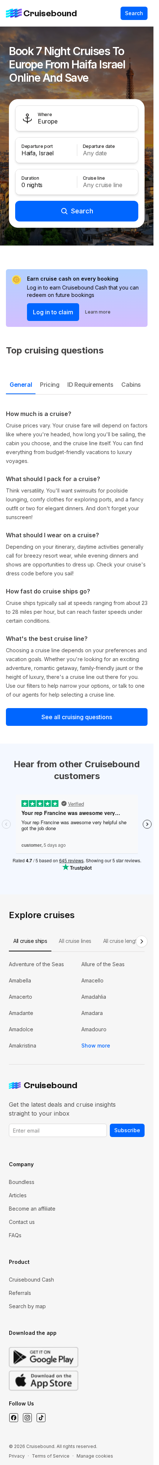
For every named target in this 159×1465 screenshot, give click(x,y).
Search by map (27, 1306)
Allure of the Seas (103, 964)
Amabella (20, 980)
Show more (95, 1045)
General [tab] (21, 384)
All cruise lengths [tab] (122, 941)
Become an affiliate (32, 1208)
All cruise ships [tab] (30, 941)
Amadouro (93, 1029)
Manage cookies (95, 1456)
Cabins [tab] (131, 384)
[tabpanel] (77, 554)
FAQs (15, 1235)
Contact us (22, 1222)
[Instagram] (27, 1417)
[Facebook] (13, 1417)
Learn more (98, 312)
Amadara (92, 1013)
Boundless (21, 1182)
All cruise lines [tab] (75, 941)
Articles (18, 1195)
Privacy (17, 1456)
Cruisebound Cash (31, 1279)
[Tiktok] (40, 1417)
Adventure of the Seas (36, 964)
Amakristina (22, 1045)
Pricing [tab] (49, 384)
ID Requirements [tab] (90, 384)
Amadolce (21, 1029)
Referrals (20, 1293)
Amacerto (20, 997)
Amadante (21, 1013)
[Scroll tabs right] (142, 941)
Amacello (92, 980)
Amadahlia (93, 997)
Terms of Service (51, 1456)
